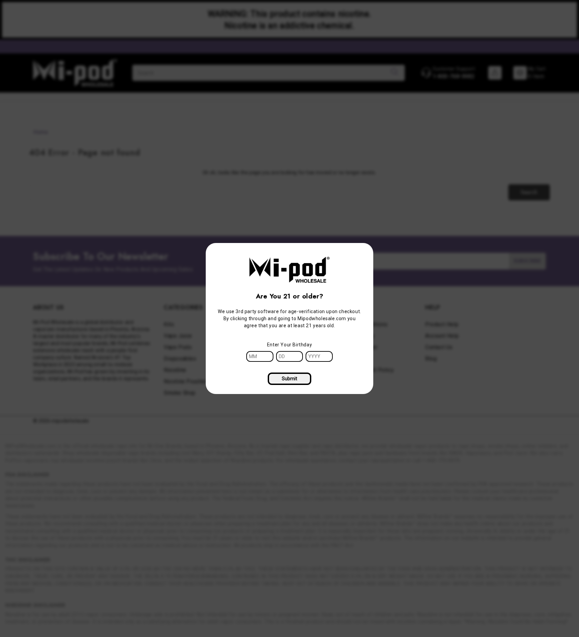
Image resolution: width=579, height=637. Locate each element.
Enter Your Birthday (289, 344)
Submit (289, 378)
